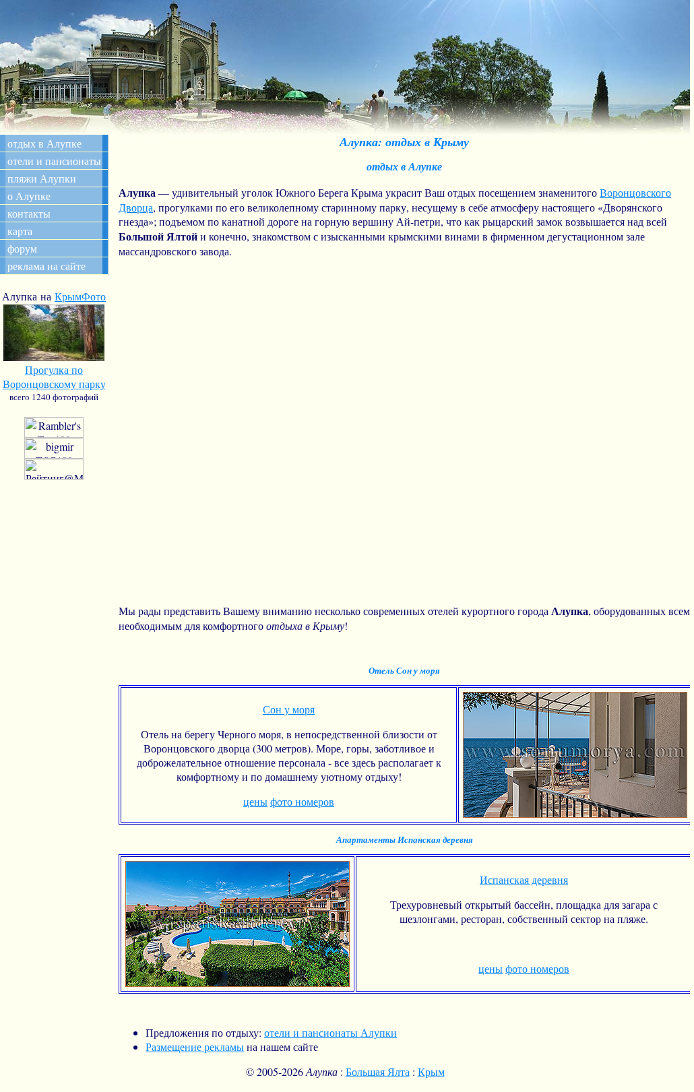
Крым (431, 1071)
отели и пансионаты (54, 161)
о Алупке (29, 196)
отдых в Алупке (44, 143)
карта (19, 231)
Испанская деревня (524, 879)
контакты (29, 213)
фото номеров (302, 801)
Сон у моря (289, 709)
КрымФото (80, 296)
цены (255, 801)
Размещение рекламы (195, 1046)
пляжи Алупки (41, 178)
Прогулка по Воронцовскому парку (54, 376)
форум (22, 248)
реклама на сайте (46, 266)
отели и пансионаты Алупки (330, 1032)
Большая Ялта (378, 1071)
